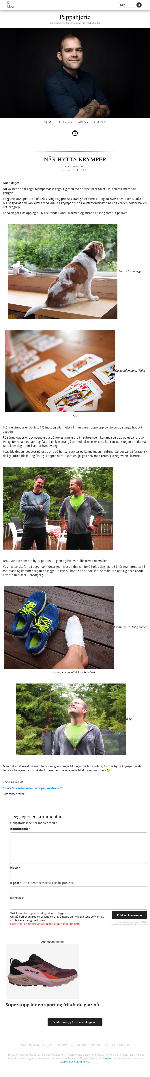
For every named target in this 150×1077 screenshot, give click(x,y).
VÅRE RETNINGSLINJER (36, 1045)
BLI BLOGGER (120, 1045)
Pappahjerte (75, 18)
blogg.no (107, 1058)
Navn (15, 868)
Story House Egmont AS (74, 1061)
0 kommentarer (75, 166)
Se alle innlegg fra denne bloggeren (75, 1022)
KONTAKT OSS (98, 1045)
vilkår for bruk (133, 924)
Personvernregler (121, 924)
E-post (42, 883)
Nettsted (17, 898)
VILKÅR (81, 1045)
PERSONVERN (64, 1045)
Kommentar (20, 829)
